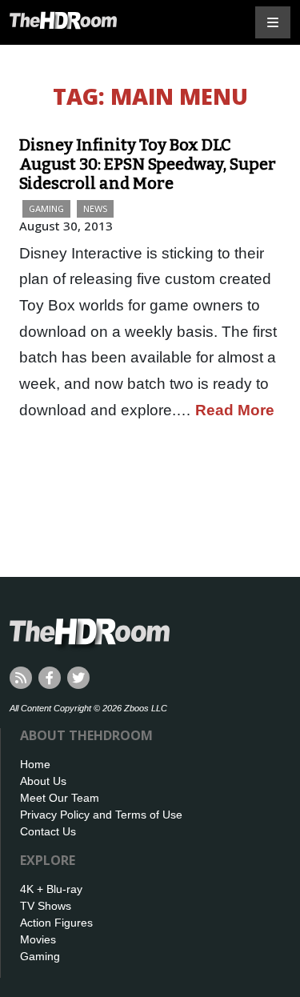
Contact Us (48, 831)
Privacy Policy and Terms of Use (101, 814)
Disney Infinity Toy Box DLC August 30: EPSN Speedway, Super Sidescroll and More (147, 164)
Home (35, 764)
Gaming (46, 208)
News (95, 208)
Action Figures (56, 922)
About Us (43, 781)
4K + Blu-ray (51, 889)
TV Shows (45, 905)
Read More (234, 410)
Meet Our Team (59, 797)
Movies (38, 939)
